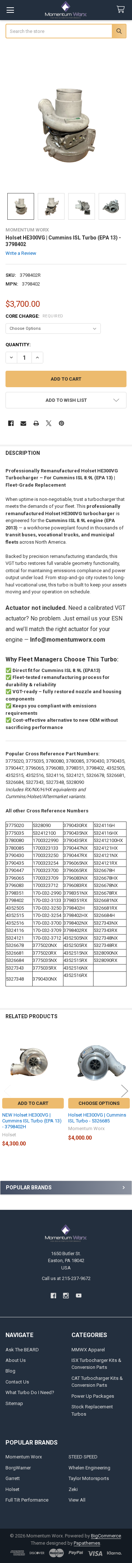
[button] (66, 400)
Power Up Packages (93, 1396)
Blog (10, 1371)
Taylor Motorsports (89, 1478)
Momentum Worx (24, 1457)
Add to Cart (33, 1103)
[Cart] (122, 9)
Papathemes (87, 1543)
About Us (16, 1360)
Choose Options (99, 1103)
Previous (7, 1091)
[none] (66, 125)
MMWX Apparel (88, 1349)
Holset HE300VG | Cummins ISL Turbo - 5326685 (97, 1118)
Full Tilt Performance (27, 1500)
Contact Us (17, 1382)
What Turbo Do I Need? (30, 1392)
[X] (48, 423)
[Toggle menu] (10, 10)
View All (77, 1500)
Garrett (13, 1478)
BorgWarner (18, 1467)
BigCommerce (106, 1536)
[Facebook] (11, 423)
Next (124, 1091)
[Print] (36, 423)
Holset (12, 1489)
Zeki (73, 1489)
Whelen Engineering (89, 1467)
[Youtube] (78, 1295)
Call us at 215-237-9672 (66, 1278)
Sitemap (14, 1403)
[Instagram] (65, 1295)
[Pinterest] (61, 423)
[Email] (23, 423)
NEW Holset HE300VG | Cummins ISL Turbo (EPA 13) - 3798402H (32, 1121)
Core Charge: (34, 316)
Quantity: (18, 344)
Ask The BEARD (22, 1349)
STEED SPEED (83, 1457)
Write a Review (21, 253)
